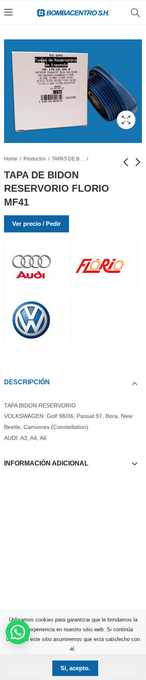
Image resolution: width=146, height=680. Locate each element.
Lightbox (126, 119)
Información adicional (46, 463)
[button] (18, 632)
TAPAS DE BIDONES (68, 159)
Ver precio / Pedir (36, 223)
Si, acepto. (75, 668)
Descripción (27, 382)
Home (10, 159)
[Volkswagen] (36, 320)
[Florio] (105, 266)
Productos (35, 159)
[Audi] (36, 266)
